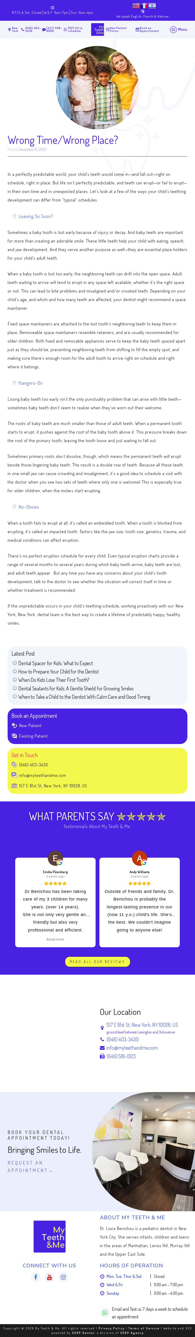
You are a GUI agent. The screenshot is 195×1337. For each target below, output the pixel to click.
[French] (144, 5)
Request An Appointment (28, 1166)
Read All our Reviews (97, 962)
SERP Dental (83, 1333)
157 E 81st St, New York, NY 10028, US (142, 1024)
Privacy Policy (112, 1328)
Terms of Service (144, 1328)
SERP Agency (132, 1333)
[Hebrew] (152, 5)
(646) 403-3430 (123, 1039)
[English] (136, 5)
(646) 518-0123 (121, 1056)
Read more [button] (55, 939)
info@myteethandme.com (132, 1047)
